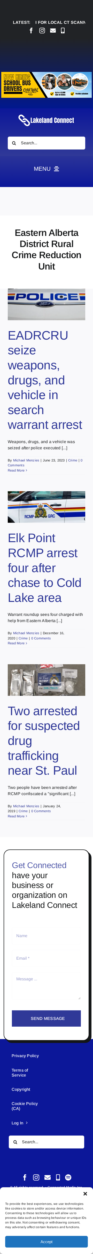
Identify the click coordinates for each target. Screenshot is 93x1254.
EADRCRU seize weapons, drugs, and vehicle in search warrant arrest (45, 380)
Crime (72, 460)
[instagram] (42, 30)
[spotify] (68, 1177)
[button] (85, 1193)
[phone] (63, 30)
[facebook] (31, 30)
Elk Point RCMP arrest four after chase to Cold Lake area (45, 567)
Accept (46, 1242)
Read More (16, 470)
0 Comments (41, 638)
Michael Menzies (26, 460)
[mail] (53, 30)
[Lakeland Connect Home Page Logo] (46, 114)
